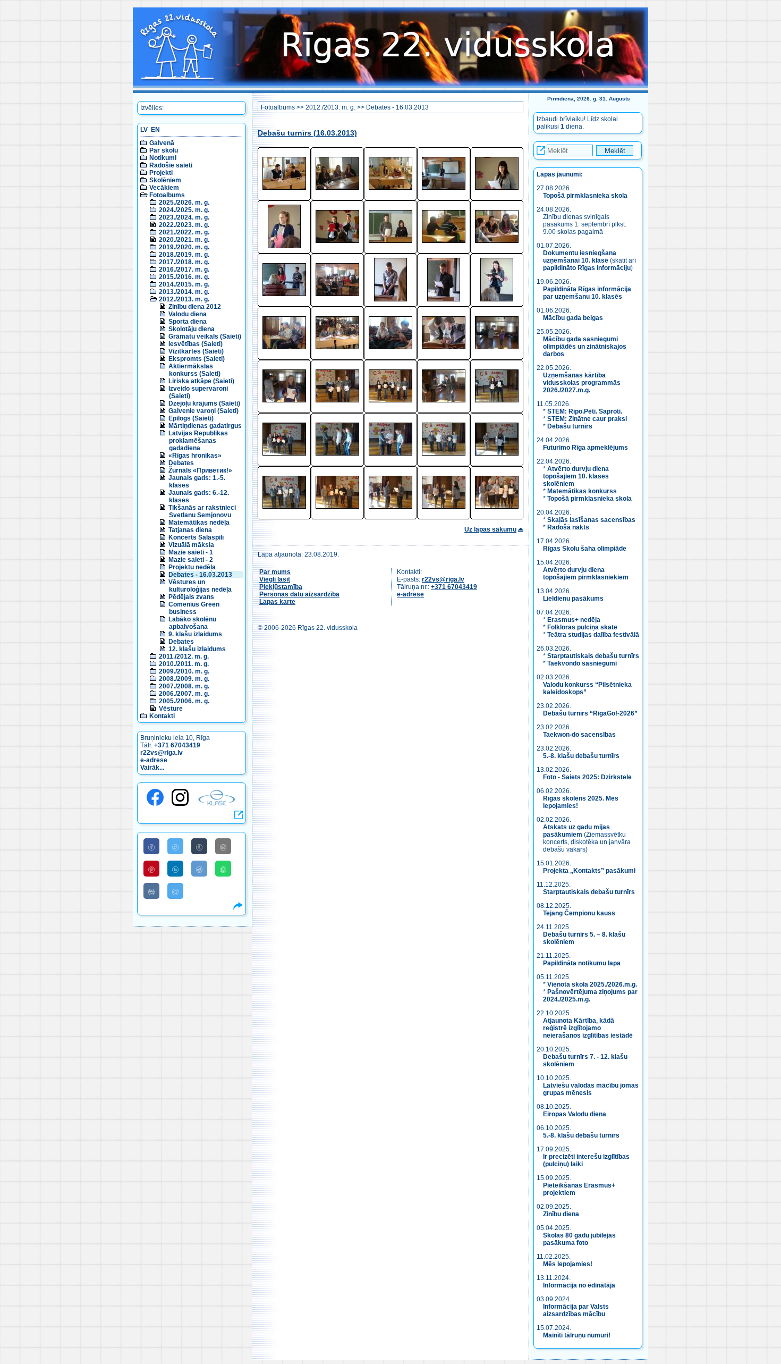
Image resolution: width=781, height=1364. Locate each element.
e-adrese (153, 760)
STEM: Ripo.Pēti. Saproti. (584, 411)
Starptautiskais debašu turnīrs (593, 656)
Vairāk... (152, 767)
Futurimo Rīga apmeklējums (585, 447)
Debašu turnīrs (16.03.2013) (307, 133)
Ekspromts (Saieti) (196, 359)
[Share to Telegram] (175, 891)
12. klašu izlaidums (197, 649)
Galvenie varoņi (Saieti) (203, 411)
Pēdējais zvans (191, 597)
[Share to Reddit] (199, 869)
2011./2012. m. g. (184, 656)
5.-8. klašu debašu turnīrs (582, 756)
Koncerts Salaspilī (196, 537)
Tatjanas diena (190, 530)
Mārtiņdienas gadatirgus (205, 426)
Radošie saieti (170, 165)
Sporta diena (187, 321)
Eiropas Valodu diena (574, 1114)
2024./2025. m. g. (184, 210)
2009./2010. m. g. (184, 671)
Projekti (161, 172)
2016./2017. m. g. (184, 269)
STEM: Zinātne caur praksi (587, 419)
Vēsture (171, 708)
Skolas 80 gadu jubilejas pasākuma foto (579, 1239)
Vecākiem (164, 187)
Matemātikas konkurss (582, 491)
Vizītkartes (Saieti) (196, 351)
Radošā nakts (568, 527)
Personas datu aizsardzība (299, 594)
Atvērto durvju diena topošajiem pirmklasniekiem (586, 573)
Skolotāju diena (191, 329)
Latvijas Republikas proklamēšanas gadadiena (198, 441)
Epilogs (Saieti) (191, 418)
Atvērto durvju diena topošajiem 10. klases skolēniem (576, 476)
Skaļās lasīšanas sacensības (591, 520)
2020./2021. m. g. (184, 239)
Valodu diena (187, 314)
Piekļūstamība (280, 587)
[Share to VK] (151, 891)
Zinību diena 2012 (194, 306)
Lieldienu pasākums (573, 598)
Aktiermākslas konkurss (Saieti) (194, 370)
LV (144, 129)
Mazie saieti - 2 (190, 559)
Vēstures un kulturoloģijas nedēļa (200, 585)
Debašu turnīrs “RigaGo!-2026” (590, 713)
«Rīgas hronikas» (195, 455)
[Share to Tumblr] (199, 846)
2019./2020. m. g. (184, 247)
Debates (181, 463)
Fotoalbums (167, 195)
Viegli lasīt (274, 579)
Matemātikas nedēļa (199, 522)
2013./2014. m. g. (184, 292)
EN (155, 129)
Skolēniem (165, 180)
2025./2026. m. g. (184, 202)
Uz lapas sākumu (490, 529)
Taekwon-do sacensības (579, 734)
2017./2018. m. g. (184, 262)
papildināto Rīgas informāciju (587, 268)
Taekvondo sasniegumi (582, 663)
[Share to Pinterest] (151, 869)
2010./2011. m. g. (184, 664)
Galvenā (161, 143)
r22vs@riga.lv (161, 752)
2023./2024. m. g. (184, 217)
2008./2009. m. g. (184, 679)
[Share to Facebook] (151, 846)
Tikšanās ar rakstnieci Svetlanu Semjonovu (202, 511)
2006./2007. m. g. (184, 693)
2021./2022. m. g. (184, 232)
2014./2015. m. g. (184, 284)
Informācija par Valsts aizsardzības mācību (576, 1310)
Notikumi (162, 158)
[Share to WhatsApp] (223, 869)
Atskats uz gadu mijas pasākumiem (576, 830)
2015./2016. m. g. (184, 277)
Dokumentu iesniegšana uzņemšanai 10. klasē (579, 256)
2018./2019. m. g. (184, 254)
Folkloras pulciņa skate (582, 627)
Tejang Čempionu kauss (579, 913)
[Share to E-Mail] (223, 846)
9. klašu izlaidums (195, 634)
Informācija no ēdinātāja (579, 1285)
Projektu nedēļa (192, 567)
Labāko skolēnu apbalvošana (192, 623)
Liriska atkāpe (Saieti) (201, 381)
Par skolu (163, 150)
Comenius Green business (193, 608)
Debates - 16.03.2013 (200, 574)
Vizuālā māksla (191, 545)
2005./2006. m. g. (184, 701)
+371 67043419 (177, 745)
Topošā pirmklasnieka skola (585, 195)
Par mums (275, 572)
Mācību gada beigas (574, 318)
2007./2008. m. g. (184, 686)
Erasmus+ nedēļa (573, 620)
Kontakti (162, 716)
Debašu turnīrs (569, 426)
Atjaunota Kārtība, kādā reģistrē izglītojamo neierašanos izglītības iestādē (588, 1028)
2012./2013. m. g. (184, 299)
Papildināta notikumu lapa (582, 963)
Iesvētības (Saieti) (195, 344)
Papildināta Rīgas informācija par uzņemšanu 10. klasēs (587, 292)
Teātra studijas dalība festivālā (593, 634)
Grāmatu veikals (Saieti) (204, 336)
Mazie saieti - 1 (190, 552)
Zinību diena (561, 1214)
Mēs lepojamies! (567, 1264)
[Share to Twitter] (175, 846)
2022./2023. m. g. (184, 225)
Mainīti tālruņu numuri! (576, 1335)
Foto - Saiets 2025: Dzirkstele (587, 777)
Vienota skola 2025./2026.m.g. (592, 984)
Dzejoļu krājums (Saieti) (204, 403)
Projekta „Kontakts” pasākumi (589, 870)
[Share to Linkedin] (175, 869)
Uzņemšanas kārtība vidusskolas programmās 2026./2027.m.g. (582, 383)
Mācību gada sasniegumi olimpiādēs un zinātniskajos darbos (584, 346)
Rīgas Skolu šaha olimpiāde (584, 548)
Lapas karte (277, 601)
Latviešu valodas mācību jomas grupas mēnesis (591, 1089)
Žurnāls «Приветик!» (200, 470)
